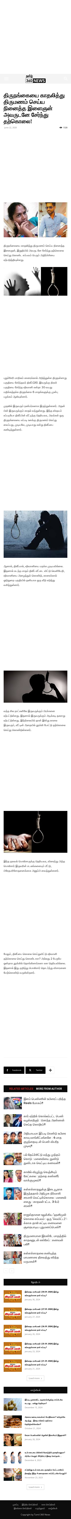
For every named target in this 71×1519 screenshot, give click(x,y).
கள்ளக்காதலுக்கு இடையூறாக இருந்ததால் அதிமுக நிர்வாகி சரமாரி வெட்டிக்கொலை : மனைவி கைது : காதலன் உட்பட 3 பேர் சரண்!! (45, 1197)
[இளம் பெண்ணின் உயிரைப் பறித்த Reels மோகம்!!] (13, 1103)
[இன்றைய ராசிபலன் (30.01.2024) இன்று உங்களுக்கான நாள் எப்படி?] (13, 1296)
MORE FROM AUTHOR (49, 1088)
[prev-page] (6, 1271)
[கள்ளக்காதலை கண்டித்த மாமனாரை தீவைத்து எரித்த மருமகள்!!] (13, 1257)
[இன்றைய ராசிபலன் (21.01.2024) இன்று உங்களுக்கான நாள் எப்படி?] (13, 1365)
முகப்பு (15, 1504)
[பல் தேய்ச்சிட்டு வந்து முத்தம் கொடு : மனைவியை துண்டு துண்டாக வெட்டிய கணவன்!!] (13, 1159)
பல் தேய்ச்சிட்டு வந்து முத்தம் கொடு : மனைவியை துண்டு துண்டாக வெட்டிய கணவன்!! (42, 1159)
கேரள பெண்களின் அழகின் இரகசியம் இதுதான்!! (45, 1435)
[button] (6, 79)
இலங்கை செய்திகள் (23, 1508)
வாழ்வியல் (36, 1390)
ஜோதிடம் (35, 1282)
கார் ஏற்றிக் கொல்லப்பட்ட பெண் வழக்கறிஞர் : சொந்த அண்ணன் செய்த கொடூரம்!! (44, 1120)
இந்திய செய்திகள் (30, 1504)
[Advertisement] (35, 37)
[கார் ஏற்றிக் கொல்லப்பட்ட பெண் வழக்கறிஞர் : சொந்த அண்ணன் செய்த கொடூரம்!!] (13, 1120)
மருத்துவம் (40, 1508)
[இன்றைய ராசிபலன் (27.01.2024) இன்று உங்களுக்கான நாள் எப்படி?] (13, 1313)
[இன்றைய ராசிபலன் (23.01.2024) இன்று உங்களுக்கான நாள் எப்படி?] (13, 1348)
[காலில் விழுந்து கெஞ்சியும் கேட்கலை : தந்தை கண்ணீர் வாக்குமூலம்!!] (13, 1176)
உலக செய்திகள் (48, 1504)
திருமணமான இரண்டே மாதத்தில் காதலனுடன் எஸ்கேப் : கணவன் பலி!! (45, 1240)
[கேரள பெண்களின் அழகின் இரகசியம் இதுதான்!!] (13, 1440)
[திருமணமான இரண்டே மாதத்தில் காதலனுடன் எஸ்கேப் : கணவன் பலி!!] (13, 1240)
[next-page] (11, 1271)
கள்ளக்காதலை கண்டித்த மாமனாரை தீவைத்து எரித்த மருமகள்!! (41, 1257)
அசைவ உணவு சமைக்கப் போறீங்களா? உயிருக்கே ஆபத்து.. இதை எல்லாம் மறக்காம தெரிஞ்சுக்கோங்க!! (45, 1420)
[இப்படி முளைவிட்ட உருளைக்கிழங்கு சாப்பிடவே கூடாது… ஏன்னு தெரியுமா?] (13, 1404)
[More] (50, 1070)
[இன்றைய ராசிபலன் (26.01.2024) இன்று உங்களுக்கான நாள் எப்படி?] (13, 1331)
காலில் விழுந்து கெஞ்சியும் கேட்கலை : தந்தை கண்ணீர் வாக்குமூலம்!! (41, 1176)
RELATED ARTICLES (21, 1088)
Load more (34, 1378)
